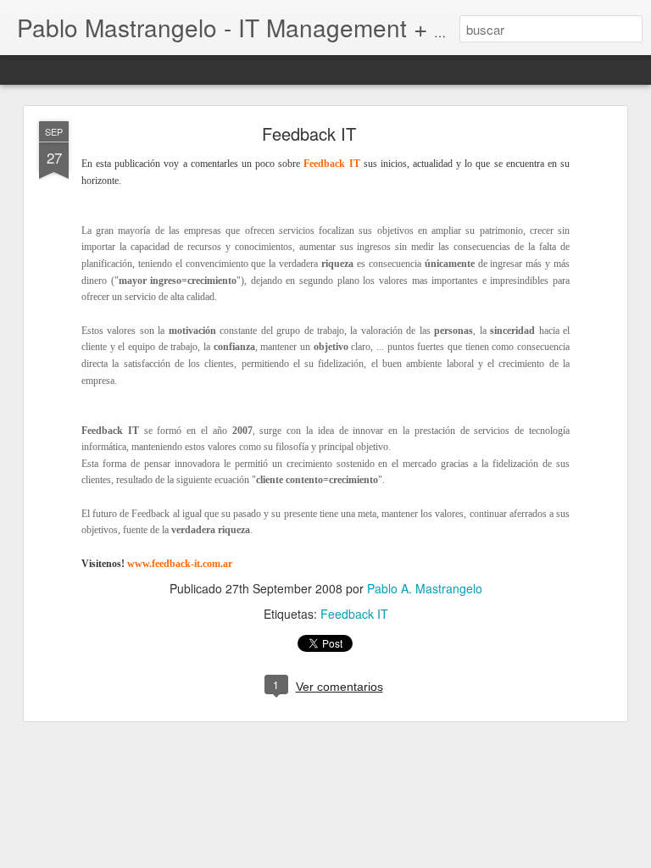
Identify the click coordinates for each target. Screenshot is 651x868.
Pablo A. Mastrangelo (424, 588)
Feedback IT (309, 133)
